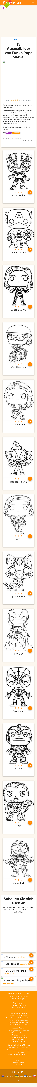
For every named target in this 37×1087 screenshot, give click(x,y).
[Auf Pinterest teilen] (23, 140)
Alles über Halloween (18, 1035)
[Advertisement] (18, 81)
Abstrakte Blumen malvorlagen (18, 1022)
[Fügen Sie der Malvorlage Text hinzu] (15, 192)
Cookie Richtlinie (18, 1063)
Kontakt (18, 1060)
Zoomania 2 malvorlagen (18, 1005)
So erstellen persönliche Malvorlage (18, 1050)
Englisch (29, 1076)
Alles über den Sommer (18, 1033)
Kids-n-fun (12, 2)
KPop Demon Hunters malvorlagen (18, 1024)
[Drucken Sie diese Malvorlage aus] (21, 192)
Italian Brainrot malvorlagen (18, 1016)
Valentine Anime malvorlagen (19, 1020)
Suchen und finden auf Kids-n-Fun (18, 1054)
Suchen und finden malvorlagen (18, 996)
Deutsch (20, 1076)
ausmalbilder (14, 40)
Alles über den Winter (18, 1039)
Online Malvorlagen (18, 1052)
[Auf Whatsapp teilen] (28, 140)
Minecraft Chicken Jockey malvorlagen (18, 1018)
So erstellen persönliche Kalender (18, 1048)
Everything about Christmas (18, 1037)
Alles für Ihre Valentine (18, 1041)
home (7, 40)
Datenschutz (18, 1065)
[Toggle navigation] (33, 2)
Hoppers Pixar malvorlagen (18, 1014)
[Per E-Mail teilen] (31, 140)
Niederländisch (8, 1076)
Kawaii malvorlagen (18, 999)
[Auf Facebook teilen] (20, 140)
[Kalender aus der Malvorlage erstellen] (18, 192)
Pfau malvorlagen (18, 1003)
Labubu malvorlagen (18, 1001)
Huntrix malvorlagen (18, 1007)
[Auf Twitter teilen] (25, 140)
